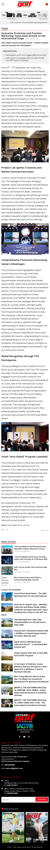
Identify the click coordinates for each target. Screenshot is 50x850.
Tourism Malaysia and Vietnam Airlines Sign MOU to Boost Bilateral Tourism (30, 547)
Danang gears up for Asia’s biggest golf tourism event (26, 55)
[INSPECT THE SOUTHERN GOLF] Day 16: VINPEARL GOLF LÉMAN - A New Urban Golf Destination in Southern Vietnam (30, 691)
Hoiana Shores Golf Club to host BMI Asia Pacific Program (30, 654)
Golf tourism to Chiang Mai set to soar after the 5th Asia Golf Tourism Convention (25, 59)
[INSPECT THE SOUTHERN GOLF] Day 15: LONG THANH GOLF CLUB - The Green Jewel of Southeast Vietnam (30, 702)
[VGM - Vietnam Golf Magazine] (25, 4)
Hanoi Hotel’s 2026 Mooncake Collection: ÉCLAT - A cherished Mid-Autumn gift (30, 644)
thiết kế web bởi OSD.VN (25, 849)
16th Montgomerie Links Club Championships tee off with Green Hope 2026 (30, 622)
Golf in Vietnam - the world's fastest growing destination (25, 22)
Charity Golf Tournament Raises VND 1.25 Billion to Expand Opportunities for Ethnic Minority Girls (31, 633)
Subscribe (42, 799)
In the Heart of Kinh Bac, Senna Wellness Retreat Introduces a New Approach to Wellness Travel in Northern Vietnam (30, 668)
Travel (4, 28)
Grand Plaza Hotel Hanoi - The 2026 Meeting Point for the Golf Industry (30, 594)
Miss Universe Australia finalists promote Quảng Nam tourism (27, 578)
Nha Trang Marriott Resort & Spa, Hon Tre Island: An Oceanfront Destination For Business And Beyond (31, 679)
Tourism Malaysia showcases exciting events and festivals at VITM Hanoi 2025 (30, 558)
